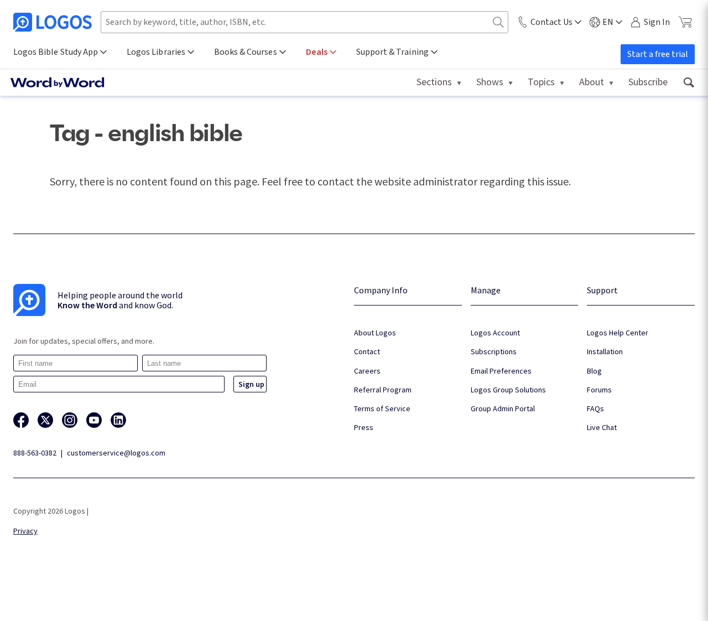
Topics (541, 81)
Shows (489, 81)
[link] (688, 82)
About (591, 81)
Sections (434, 81)
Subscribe (648, 81)
